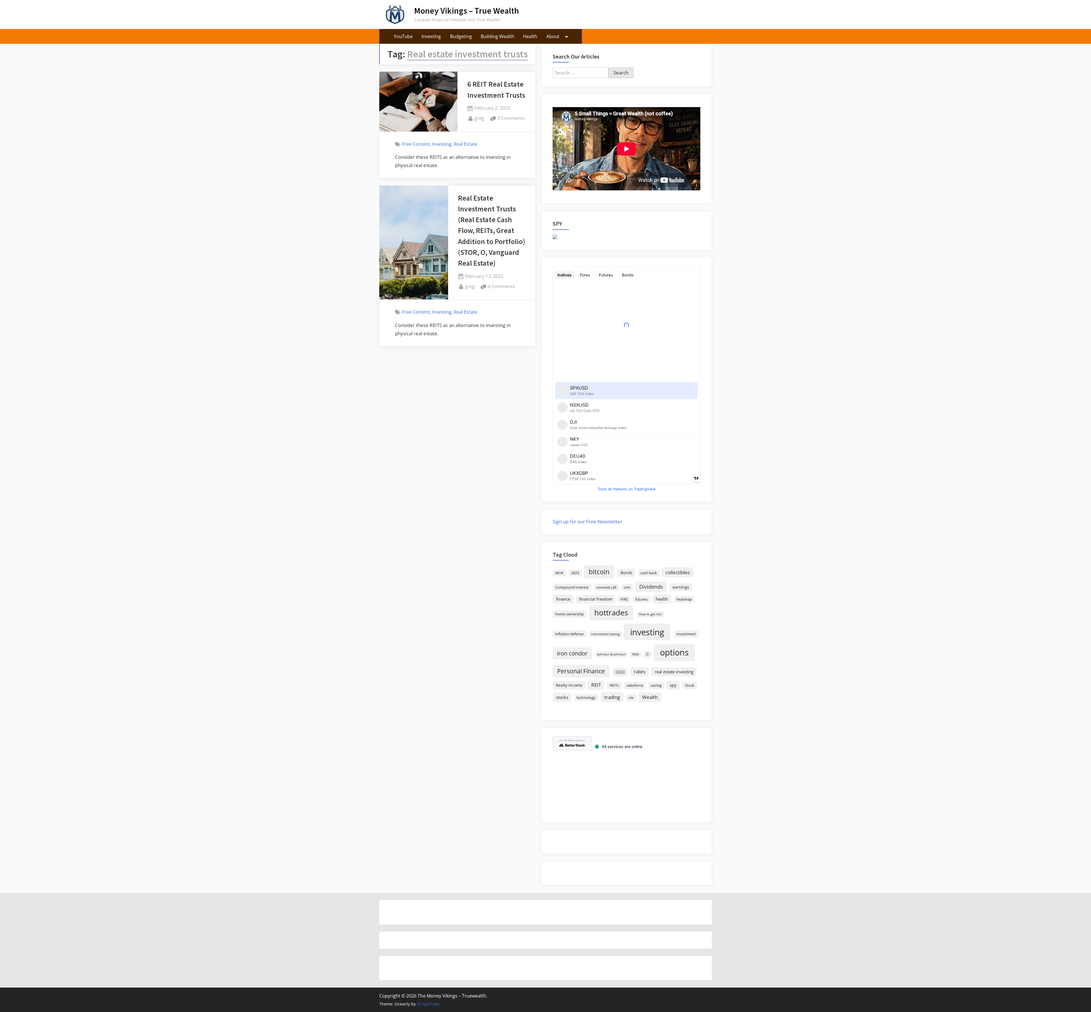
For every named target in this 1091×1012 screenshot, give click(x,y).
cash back (648, 572)
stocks (562, 697)
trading (612, 697)
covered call (606, 587)
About (552, 36)
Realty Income (569, 685)
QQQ (620, 671)
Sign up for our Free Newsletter (587, 521)
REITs (614, 685)
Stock (689, 685)
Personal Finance (581, 671)
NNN (635, 654)
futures (641, 599)
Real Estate (465, 144)
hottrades (611, 613)
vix (631, 697)
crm (627, 587)
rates (639, 671)
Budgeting (461, 36)
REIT (596, 685)
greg (479, 118)
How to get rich (650, 614)
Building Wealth (497, 36)
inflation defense (569, 634)
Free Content (416, 144)
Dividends (651, 586)
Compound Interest (572, 587)
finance (563, 599)
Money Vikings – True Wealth (466, 10)
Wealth (650, 697)
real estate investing (674, 672)
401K (559, 572)
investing (647, 632)
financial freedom (596, 599)
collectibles (677, 572)
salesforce (634, 685)
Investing (431, 36)
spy (673, 685)
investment (686, 634)
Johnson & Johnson (611, 654)
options (674, 652)
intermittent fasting (605, 634)
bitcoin (599, 571)
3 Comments (511, 118)
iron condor (572, 653)
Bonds (626, 572)
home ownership (569, 614)
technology (586, 697)
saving (656, 685)
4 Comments (501, 287)
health (662, 599)
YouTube (403, 36)
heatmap (684, 599)
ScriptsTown (428, 1004)
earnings (680, 587)
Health (530, 36)
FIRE (624, 599)
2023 (575, 572)
